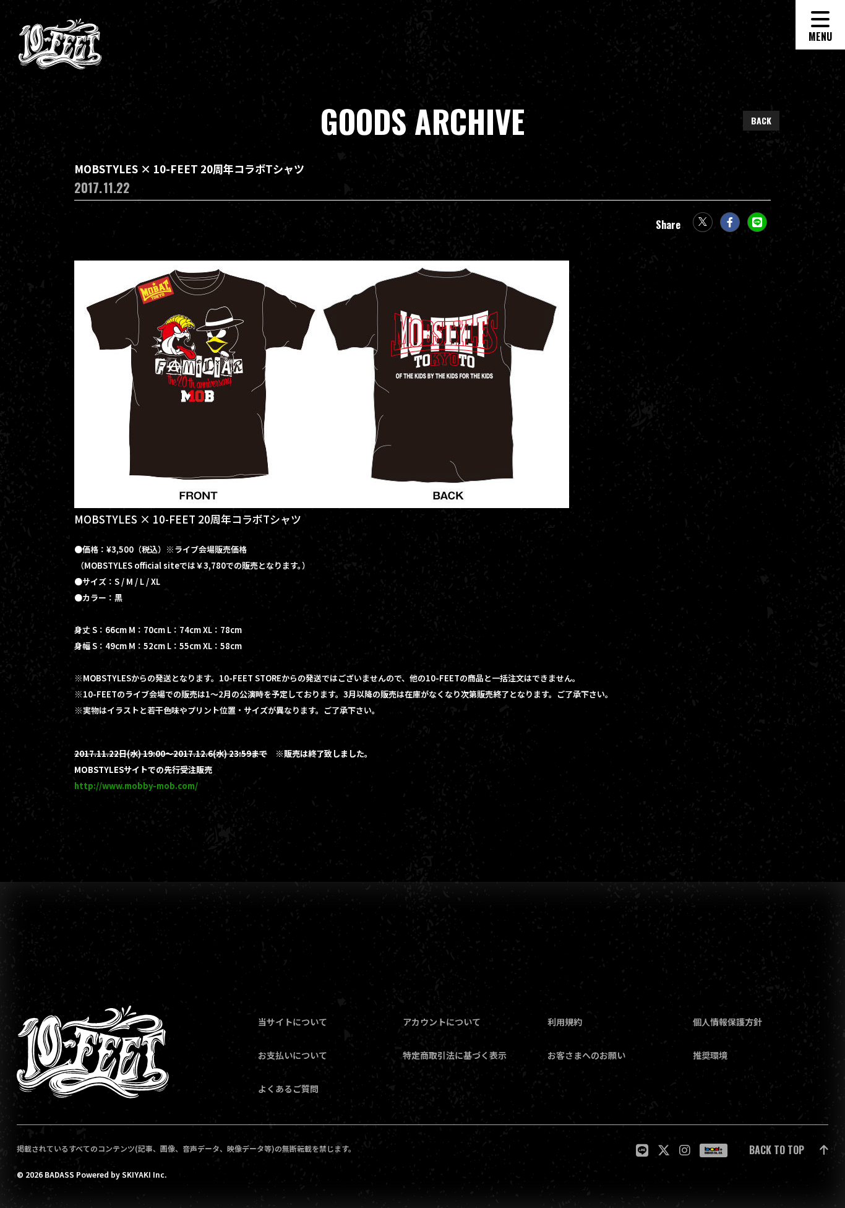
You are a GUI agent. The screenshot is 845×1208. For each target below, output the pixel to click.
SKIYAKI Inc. (144, 1174)
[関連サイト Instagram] (684, 1150)
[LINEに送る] (757, 222)
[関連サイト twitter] (664, 1150)
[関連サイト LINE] (642, 1150)
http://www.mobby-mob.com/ (136, 786)
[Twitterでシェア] (702, 222)
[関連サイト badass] (713, 1150)
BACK (761, 120)
